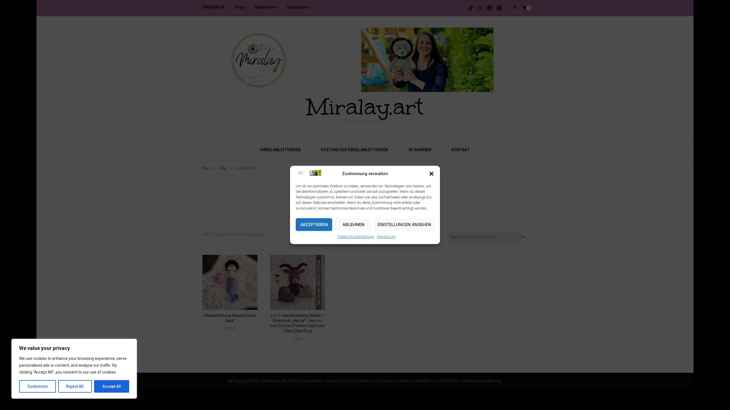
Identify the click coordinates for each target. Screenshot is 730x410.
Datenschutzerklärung (356, 237)
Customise (37, 386)
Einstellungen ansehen (404, 224)
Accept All (111, 386)
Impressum (386, 237)
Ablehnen (353, 224)
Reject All (75, 386)
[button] (431, 174)
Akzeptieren (314, 224)
